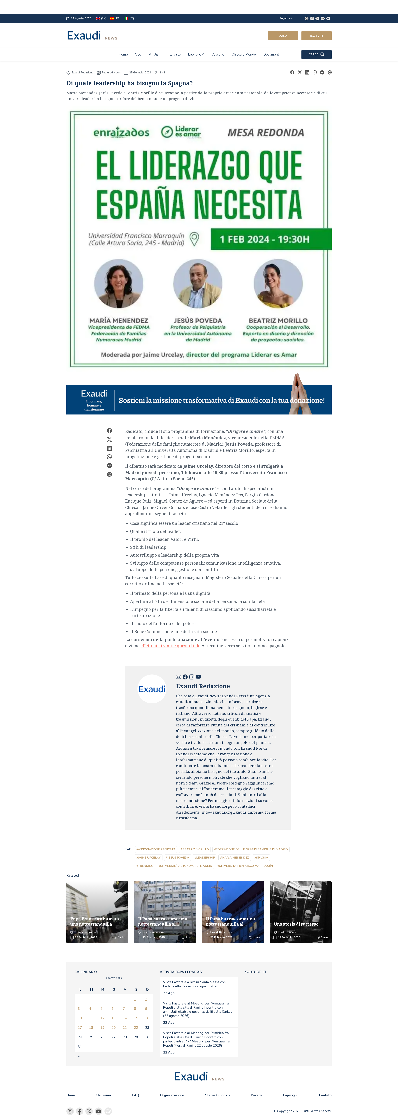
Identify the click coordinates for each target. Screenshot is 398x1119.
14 (125, 1018)
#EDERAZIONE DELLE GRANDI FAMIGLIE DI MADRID (251, 849)
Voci (138, 54)
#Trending (144, 866)
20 (114, 1027)
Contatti (325, 1095)
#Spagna (261, 858)
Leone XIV (196, 54)
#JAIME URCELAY (148, 858)
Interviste (174, 54)
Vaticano (217, 54)
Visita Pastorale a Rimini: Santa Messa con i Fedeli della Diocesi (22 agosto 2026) (195, 984)
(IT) (132, 18)
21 (125, 1027)
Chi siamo (103, 1095)
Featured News (111, 72)
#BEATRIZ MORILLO (195, 849)
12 (102, 1018)
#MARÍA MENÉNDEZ (234, 858)
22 (136, 1027)
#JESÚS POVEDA (177, 858)
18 (91, 1027)
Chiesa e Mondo (244, 54)
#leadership (204, 858)
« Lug (77, 1056)
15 (136, 1018)
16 (147, 1018)
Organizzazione (172, 1095)
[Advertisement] (138, 7)
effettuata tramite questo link (170, 645)
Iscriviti (316, 36)
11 (91, 1018)
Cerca (314, 54)
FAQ (135, 1095)
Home (123, 54)
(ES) (117, 18)
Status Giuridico (217, 1095)
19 (102, 1027)
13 (114, 1018)
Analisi (154, 54)
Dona (283, 36)
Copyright (290, 1095)
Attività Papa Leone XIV (181, 972)
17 (80, 1027)
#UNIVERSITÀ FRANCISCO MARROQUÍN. (245, 866)
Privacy (256, 1095)
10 (80, 1018)
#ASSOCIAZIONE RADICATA (156, 849)
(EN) (103, 18)
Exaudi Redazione (82, 72)
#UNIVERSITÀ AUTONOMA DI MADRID (185, 866)
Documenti (271, 54)
